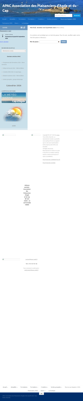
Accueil (4, 19)
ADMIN (14, 125)
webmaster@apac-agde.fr (31, 270)
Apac (58, 135)
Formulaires (22, 19)
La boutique (25, 23)
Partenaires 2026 (7, 23)
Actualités (12, 19)
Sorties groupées (52, 19)
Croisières (41, 19)
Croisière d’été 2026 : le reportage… (12, 72)
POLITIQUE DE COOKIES (49, 162)
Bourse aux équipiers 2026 (68, 19)
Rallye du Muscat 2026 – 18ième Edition (13, 68)
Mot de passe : (45, 41)
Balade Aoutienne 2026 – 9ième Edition (13, 75)
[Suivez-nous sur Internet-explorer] (24, 28)
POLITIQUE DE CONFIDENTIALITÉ (51, 159)
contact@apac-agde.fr (31, 259)
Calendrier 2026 (13, 85)
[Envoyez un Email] (22, 28)
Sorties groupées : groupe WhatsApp (13, 79)
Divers (16, 23)
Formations (31, 19)
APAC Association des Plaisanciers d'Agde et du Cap (39, 8)
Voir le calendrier (4, 42)
